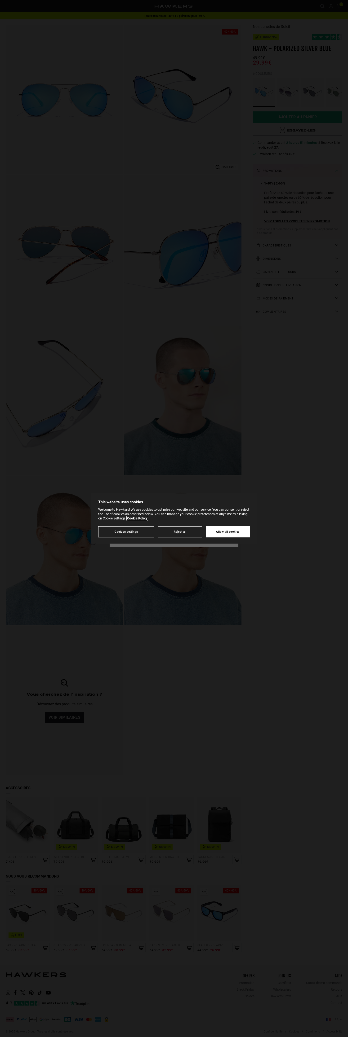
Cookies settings (126, 531)
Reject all (180, 531)
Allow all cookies (228, 531)
